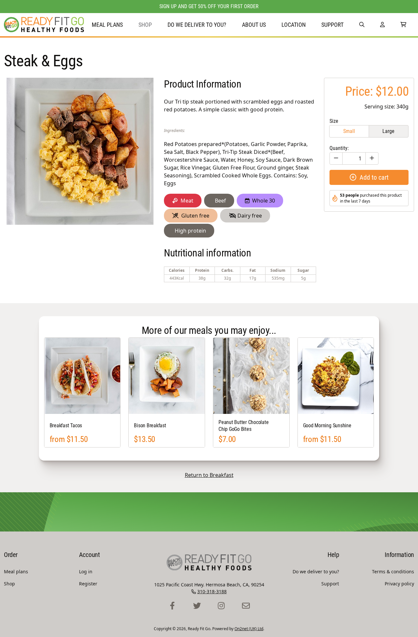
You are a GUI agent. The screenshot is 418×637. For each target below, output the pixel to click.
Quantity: (339, 148)
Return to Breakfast (209, 475)
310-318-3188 (212, 591)
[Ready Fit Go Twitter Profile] (196, 606)
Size (334, 121)
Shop (145, 24)
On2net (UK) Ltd (248, 628)
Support (332, 24)
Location (293, 24)
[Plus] (371, 158)
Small (349, 131)
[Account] (382, 24)
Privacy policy (399, 583)
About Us (254, 24)
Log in (85, 571)
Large (388, 131)
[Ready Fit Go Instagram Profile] (221, 606)
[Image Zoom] (80, 151)
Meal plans (107, 24)
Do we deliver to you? (197, 24)
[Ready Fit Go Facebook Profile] (172, 606)
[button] (361, 24)
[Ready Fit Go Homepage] (44, 24)
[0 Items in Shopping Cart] (403, 24)
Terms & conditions (393, 571)
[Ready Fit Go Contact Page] (245, 606)
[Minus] (336, 158)
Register (88, 583)
